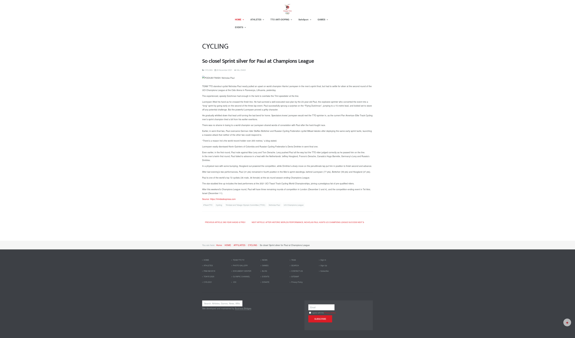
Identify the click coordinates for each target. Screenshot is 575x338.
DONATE (265, 282)
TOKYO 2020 (209, 276)
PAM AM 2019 (209, 271)
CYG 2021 (208, 282)
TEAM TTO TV (238, 260)
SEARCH (295, 265)
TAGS (293, 260)
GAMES (322, 19)
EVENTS (239, 27)
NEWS (264, 260)
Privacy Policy (297, 282)
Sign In (323, 260)
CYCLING (252, 245)
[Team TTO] (287, 8)
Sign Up (323, 265)
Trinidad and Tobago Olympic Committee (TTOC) (246, 205)
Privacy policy (330, 312)
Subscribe (324, 271)
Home (219, 245)
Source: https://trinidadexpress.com (219, 199)
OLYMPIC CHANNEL (241, 276)
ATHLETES (256, 19)
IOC (234, 282)
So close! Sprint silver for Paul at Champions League (258, 61)
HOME (238, 19)
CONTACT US (297, 271)
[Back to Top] (567, 322)
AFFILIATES (239, 245)
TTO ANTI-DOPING (280, 19)
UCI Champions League (294, 205)
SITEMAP (295, 276)
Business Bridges (243, 308)
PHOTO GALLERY (240, 265)
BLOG (264, 271)
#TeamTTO (208, 205)
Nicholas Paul (275, 205)
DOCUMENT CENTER (242, 271)
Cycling (219, 205)
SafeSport (303, 19)
